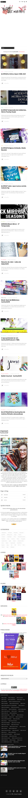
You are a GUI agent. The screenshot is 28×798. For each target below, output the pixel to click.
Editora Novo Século (15, 724)
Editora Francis (4, 709)
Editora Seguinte (17, 734)
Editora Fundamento (12, 709)
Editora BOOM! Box (11, 699)
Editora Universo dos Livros (17, 738)
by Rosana (3, 259)
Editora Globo (21, 711)
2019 (2, 71)
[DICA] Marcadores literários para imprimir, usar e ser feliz (16, 761)
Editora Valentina (4, 740)
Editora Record (23, 730)
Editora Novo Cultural (5, 724)
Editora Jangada (4, 716)
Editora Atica (3, 699)
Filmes (18, 538)
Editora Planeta (4, 728)
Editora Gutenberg (13, 713)
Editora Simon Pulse (13, 736)
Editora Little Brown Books (6, 718)
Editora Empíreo (22, 705)
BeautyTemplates (18, 794)
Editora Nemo (4, 720)
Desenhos (3, 538)
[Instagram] (19, 1)
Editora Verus (19, 740)
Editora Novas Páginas (5, 722)
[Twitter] (22, 1)
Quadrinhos (19, 543)
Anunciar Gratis (14, 670)
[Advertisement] (14, 32)
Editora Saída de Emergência (6, 734)
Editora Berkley (4, 701)
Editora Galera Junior (22, 709)
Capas (15, 534)
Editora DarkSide (4, 703)
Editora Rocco (4, 732)
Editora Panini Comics (14, 726)
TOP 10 (19, 545)
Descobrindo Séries (21, 536)
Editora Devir (23, 703)
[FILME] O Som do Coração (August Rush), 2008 (17, 754)
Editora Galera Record (5, 711)
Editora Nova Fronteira (13, 720)
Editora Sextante (4, 736)
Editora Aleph (4, 697)
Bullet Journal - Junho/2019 (11, 376)
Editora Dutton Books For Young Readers (9, 705)
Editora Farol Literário (15, 707)
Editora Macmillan (16, 718)
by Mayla (3, 221)
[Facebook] (10, 791)
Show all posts (22, 51)
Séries (8, 545)
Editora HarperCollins (5, 715)
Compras (3, 536)
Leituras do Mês (21, 540)
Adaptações (4, 532)
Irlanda (14, 540)
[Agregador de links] (24, 669)
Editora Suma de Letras (5, 738)
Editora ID (13, 715)
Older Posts (4, 431)
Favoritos (13, 538)
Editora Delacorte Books (14, 703)
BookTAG (3, 534)
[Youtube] (24, 1)
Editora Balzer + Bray (21, 699)
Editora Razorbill (15, 730)
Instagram (14, 494)
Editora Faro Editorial (5, 707)
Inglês (10, 540)
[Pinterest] (26, 1)
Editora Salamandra (12, 732)
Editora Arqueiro (20, 697)
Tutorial (3, 547)
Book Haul (3, 297)
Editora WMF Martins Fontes (6, 741)
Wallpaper (12, 547)
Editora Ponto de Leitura (6, 730)
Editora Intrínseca (20, 715)
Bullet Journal (5, 373)
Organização (12, 543)
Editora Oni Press (4, 726)
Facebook (14, 497)
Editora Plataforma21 (13, 728)
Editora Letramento (19, 716)
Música (7, 543)
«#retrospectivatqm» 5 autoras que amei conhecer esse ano (17, 747)
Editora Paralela (23, 726)
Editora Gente (14, 711)
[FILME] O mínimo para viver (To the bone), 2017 (17, 768)
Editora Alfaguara (11, 697)
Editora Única (16, 741)
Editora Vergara (12, 740)
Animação (10, 532)
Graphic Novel (4, 540)
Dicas (8, 538)
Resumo (3, 545)
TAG (11, 545)
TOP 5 (24, 545)
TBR (15, 545)
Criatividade (9, 536)
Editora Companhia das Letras (14, 701)
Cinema (19, 534)
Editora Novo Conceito (16, 722)
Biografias (16, 532)
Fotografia (23, 538)
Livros (3, 543)
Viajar (7, 547)
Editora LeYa (11, 716)
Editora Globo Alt (4, 713)
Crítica (15, 536)
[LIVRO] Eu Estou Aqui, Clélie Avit (13, 74)
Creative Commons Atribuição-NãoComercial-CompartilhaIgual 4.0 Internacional (14, 690)
